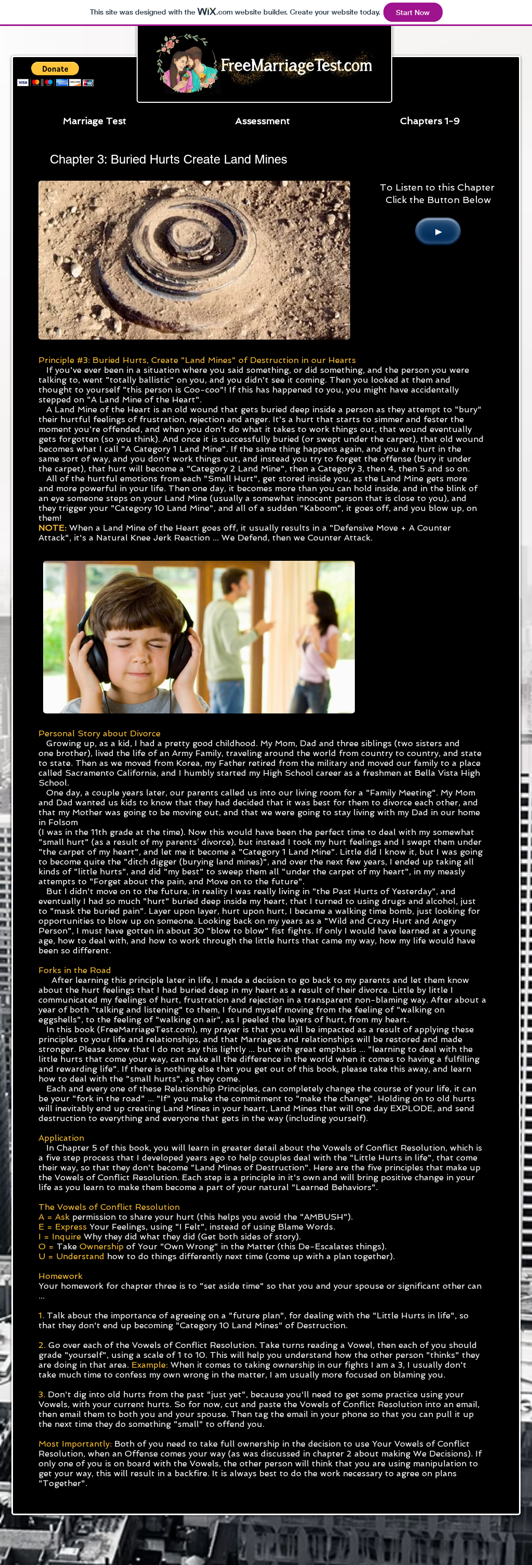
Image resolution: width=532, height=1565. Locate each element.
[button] (430, 121)
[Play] (438, 231)
